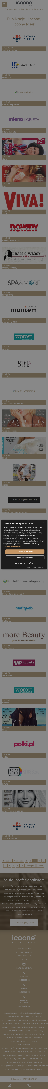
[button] (24, 563)
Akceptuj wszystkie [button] (24, 552)
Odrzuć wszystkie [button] (25, 558)
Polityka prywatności (12, 546)
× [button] (43, 522)
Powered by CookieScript (35, 567)
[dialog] (24, 544)
